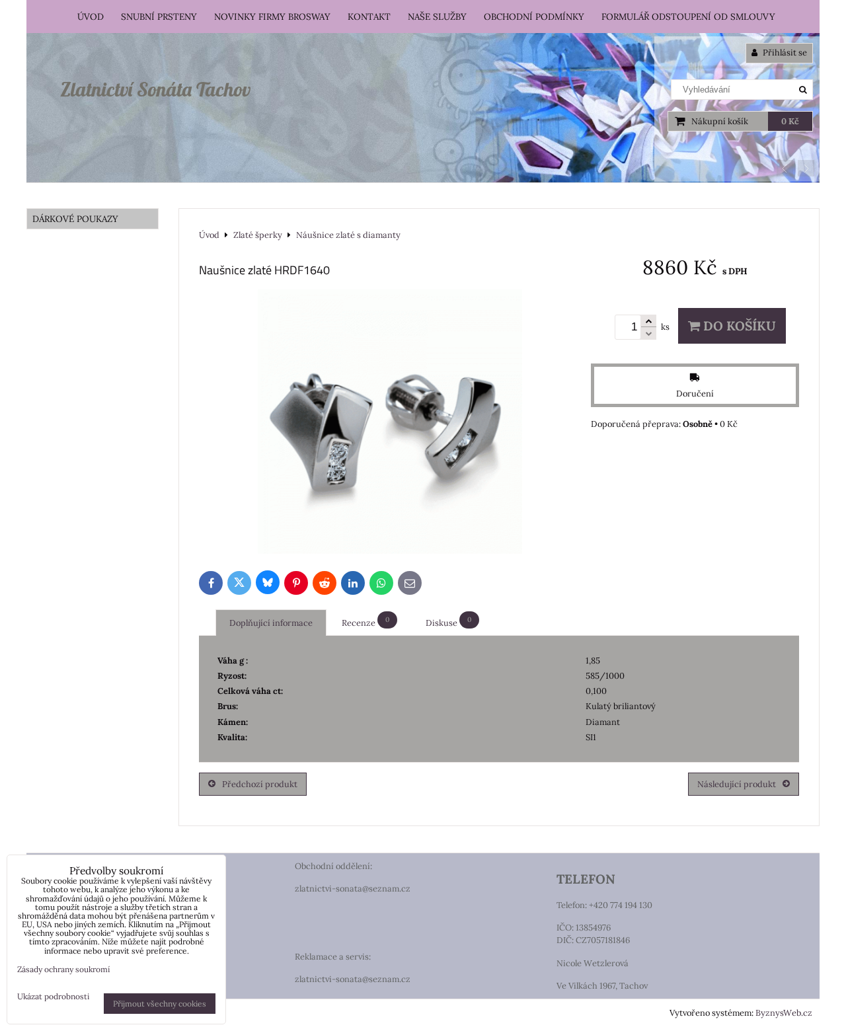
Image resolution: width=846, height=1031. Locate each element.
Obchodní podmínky (534, 16)
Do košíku (738, 326)
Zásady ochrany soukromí (63, 969)
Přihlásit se (784, 52)
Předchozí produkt (259, 784)
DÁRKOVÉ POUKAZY (75, 219)
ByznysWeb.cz (783, 1012)
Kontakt (369, 16)
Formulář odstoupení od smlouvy (688, 16)
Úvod (90, 16)
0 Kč (790, 121)
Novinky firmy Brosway (272, 16)
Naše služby (437, 16)
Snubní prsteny (159, 16)
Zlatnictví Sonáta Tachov (155, 89)
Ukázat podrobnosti (53, 996)
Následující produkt (736, 784)
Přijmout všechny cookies (159, 1004)
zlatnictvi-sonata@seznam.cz (352, 888)
